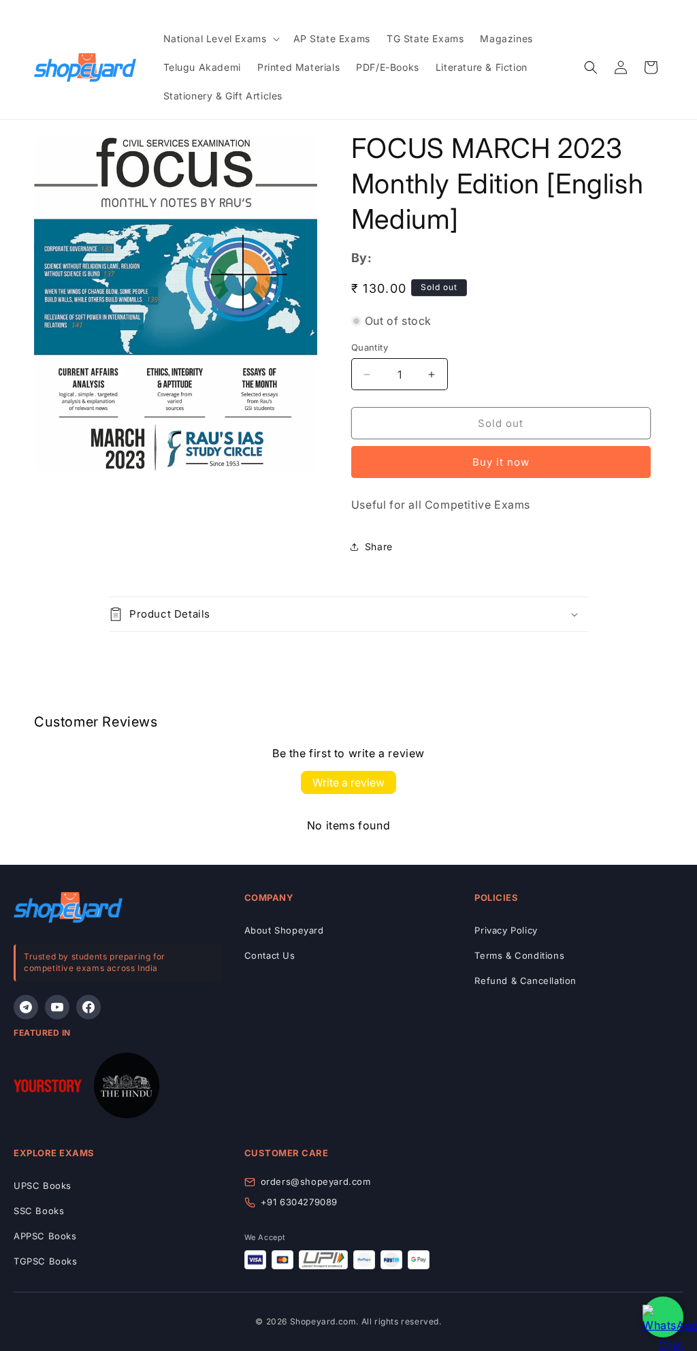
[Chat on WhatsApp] (663, 1317)
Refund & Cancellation (525, 980)
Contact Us (269, 955)
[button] (220, 39)
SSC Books (39, 1210)
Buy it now (501, 462)
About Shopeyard (284, 930)
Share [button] (379, 546)
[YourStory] (48, 1088)
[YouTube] (57, 1007)
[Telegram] (26, 1007)
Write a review (348, 782)
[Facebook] (88, 1007)
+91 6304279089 (299, 1201)
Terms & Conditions (519, 955)
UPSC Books (42, 1185)
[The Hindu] (127, 1088)
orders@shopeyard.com (316, 1181)
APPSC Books (45, 1235)
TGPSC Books (46, 1261)
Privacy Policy (505, 930)
